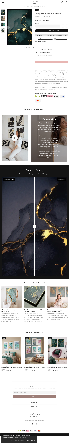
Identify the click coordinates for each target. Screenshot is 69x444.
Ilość (37, 23)
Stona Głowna (26, 6)
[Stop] (5, 158)
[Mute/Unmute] (9, 158)
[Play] (15, 138)
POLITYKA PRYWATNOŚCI (18, 440)
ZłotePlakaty (4, 366)
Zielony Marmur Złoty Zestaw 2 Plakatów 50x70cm (57, 368)
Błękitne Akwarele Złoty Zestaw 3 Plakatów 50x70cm (11, 368)
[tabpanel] (11, 356)
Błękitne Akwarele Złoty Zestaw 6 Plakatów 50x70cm (34, 368)
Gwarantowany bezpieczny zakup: (46, 93)
